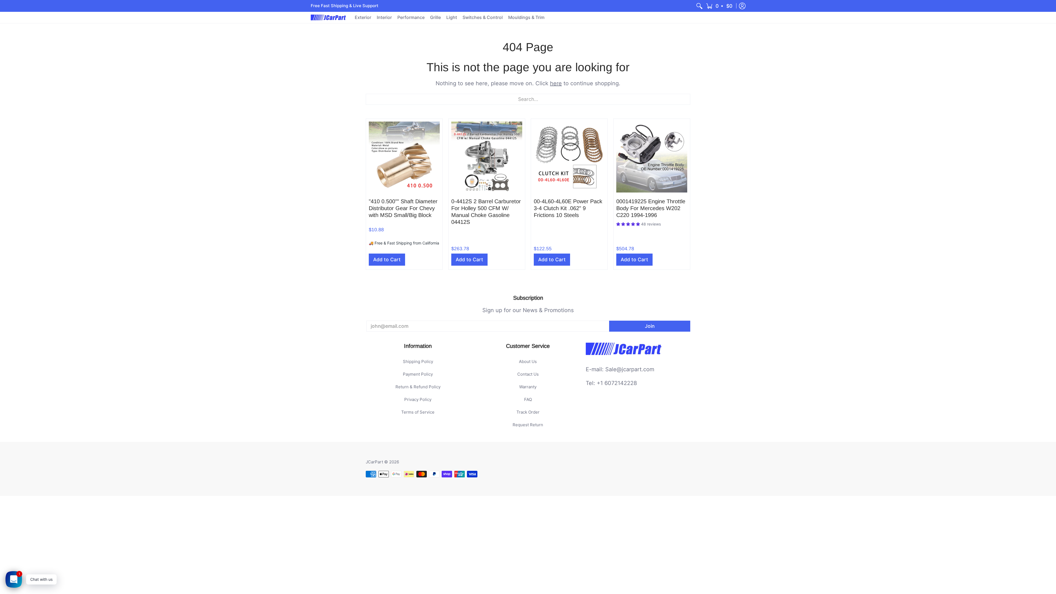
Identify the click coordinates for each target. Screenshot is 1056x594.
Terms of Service (418, 412)
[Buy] (404, 157)
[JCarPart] (328, 17)
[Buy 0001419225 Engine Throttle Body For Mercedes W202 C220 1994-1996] (651, 157)
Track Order (528, 412)
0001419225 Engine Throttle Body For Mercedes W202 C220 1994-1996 (650, 208)
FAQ (528, 399)
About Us (528, 361)
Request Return (528, 424)
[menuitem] (699, 6)
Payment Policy (418, 374)
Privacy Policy (417, 399)
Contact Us (528, 374)
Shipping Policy (418, 361)
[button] (719, 6)
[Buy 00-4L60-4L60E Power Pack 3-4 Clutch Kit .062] (569, 157)
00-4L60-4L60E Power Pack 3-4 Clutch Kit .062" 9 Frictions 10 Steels (568, 208)
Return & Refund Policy (418, 386)
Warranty (528, 386)
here (556, 83)
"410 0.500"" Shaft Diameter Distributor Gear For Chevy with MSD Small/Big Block (403, 208)
